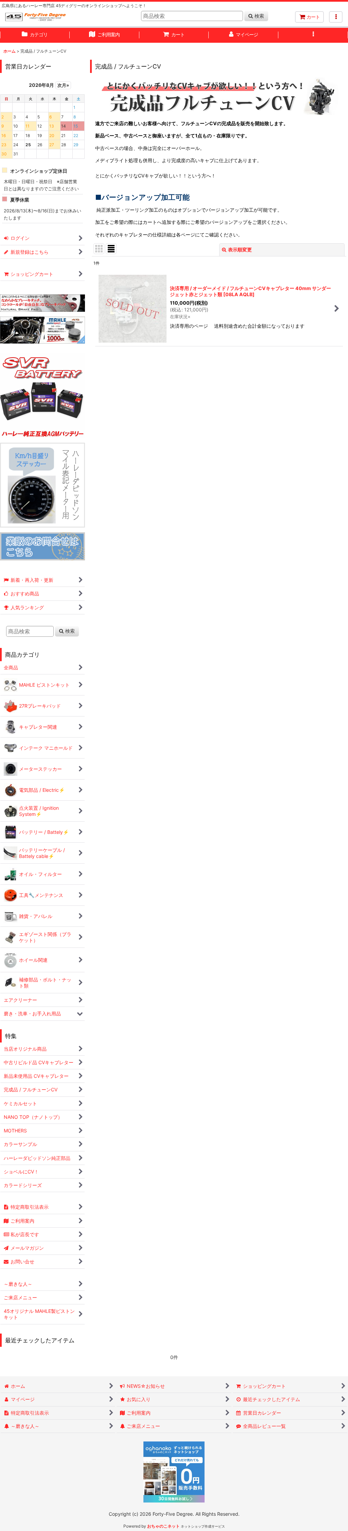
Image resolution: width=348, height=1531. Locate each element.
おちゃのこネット (163, 1526)
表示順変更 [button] (240, 249)
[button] (336, 17)
